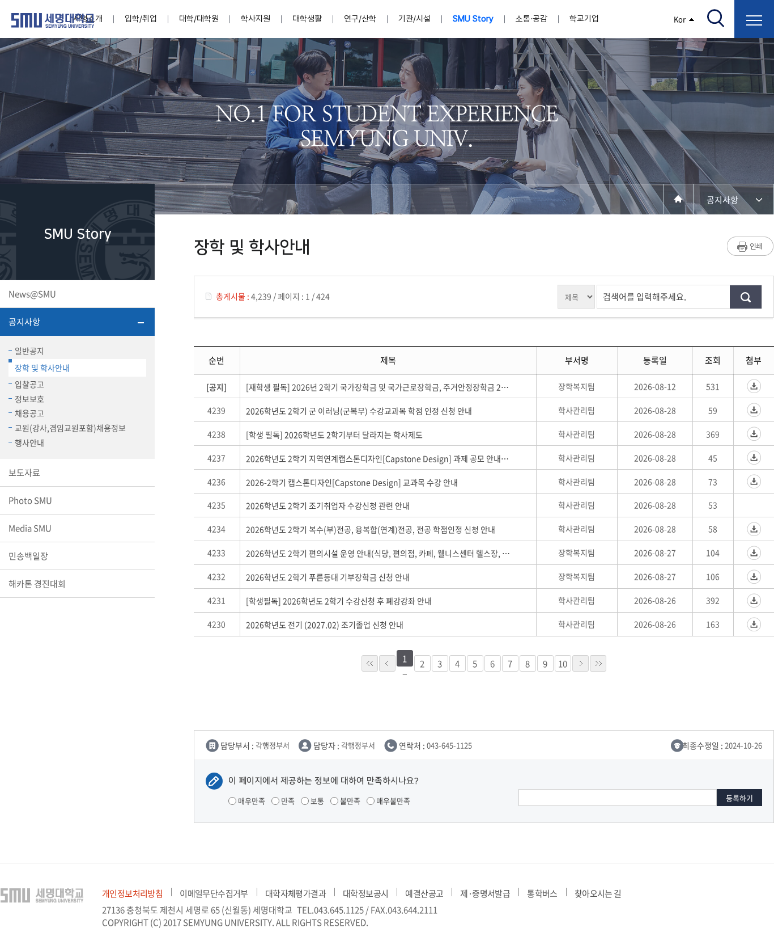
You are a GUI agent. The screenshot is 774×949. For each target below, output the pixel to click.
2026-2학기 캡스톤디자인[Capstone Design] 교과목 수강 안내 (352, 482)
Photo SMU (30, 500)
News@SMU (32, 294)
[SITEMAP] (754, 19)
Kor (680, 19)
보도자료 (24, 472)
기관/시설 (414, 19)
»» (598, 663)
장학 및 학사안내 (42, 367)
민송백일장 (28, 556)
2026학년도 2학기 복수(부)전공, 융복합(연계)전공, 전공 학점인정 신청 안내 (370, 529)
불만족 (349, 800)
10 (562, 663)
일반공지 (29, 350)
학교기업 (584, 19)
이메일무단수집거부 (214, 893)
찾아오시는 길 (598, 893)
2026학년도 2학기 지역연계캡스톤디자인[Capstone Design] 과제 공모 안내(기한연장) (378, 458)
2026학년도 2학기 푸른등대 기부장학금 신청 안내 (328, 577)
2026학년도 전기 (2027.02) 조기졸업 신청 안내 (324, 624)
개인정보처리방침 (132, 893)
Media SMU (30, 528)
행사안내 (29, 442)
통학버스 (542, 893)
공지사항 (24, 321)
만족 (287, 800)
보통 (316, 800)
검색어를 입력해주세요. (644, 296)
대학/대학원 (199, 19)
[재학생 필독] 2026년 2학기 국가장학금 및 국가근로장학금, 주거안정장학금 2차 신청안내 (378, 387)
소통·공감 (531, 19)
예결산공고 (424, 893)
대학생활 (307, 19)
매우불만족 (392, 800)
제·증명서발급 (485, 893)
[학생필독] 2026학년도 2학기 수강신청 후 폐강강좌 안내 (339, 600)
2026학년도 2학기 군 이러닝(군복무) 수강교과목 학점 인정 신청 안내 (359, 410)
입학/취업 (141, 19)
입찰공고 (29, 384)
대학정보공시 (365, 893)
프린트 (750, 246)
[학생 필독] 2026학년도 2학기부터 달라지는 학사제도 (334, 434)
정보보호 (29, 398)
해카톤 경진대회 (37, 583)
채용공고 (29, 413)
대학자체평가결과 (295, 893)
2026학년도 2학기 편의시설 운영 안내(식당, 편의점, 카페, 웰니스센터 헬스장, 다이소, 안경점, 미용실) (378, 553)
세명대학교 (52, 20)
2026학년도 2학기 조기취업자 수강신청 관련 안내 (328, 505)
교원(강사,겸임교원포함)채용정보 (70, 427)
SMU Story (473, 19)
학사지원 (255, 19)
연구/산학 (360, 19)
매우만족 (250, 800)
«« (370, 663)
